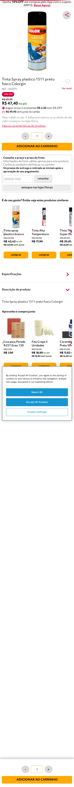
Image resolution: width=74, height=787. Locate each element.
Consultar (43, 178)
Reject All (37, 392)
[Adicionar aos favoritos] (67, 81)
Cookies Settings (36, 412)
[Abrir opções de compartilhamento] (67, 15)
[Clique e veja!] (67, 89)
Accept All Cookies (37, 402)
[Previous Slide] (3, 232)
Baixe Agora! (42, 5)
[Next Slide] (70, 232)
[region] (37, 393)
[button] (37, 274)
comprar (16, 255)
